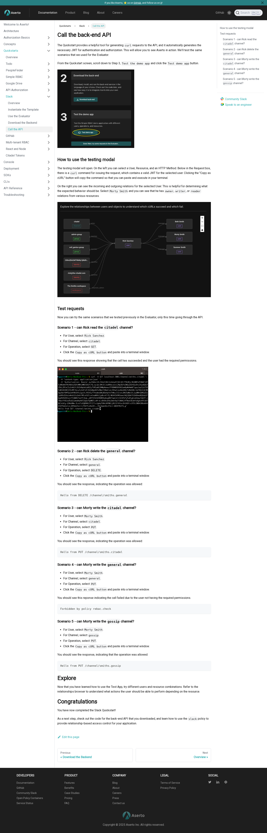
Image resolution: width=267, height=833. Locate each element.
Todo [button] (9, 64)
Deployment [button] (11, 168)
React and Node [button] (16, 149)
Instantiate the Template (23, 109)
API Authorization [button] (17, 90)
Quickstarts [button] (11, 50)
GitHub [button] (10, 136)
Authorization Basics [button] (17, 37)
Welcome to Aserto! (16, 24)
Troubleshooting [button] (14, 195)
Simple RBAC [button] (14, 77)
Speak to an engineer (238, 104)
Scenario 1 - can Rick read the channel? (240, 41)
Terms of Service (170, 782)
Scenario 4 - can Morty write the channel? (241, 71)
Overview (12, 57)
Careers (117, 12)
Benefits (69, 787)
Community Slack (236, 99)
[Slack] (223, 782)
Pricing (68, 798)
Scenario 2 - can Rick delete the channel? (241, 51)
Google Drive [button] (14, 83)
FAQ (66, 803)
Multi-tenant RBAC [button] (17, 142)
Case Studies (72, 793)
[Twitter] (210, 782)
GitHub (137, 2)
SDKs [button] (7, 175)
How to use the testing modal (236, 28)
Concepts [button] (10, 44)
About (100, 12)
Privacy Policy (168, 787)
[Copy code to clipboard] (207, 495)
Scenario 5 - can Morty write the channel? (241, 81)
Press (115, 798)
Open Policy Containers (30, 798)
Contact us (118, 803)
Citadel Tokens (15, 155)
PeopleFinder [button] (14, 70)
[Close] (262, 2)
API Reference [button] (13, 188)
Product (70, 12)
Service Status (25, 803)
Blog (86, 12)
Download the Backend (22, 122)
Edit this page (70, 737)
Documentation (47, 12)
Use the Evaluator (19, 116)
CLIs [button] (7, 181)
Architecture (11, 31)
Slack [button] (9, 96)
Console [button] (9, 162)
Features (69, 782)
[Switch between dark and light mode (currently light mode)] (229, 13)
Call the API (15, 129)
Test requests (228, 33)
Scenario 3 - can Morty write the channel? (241, 61)
